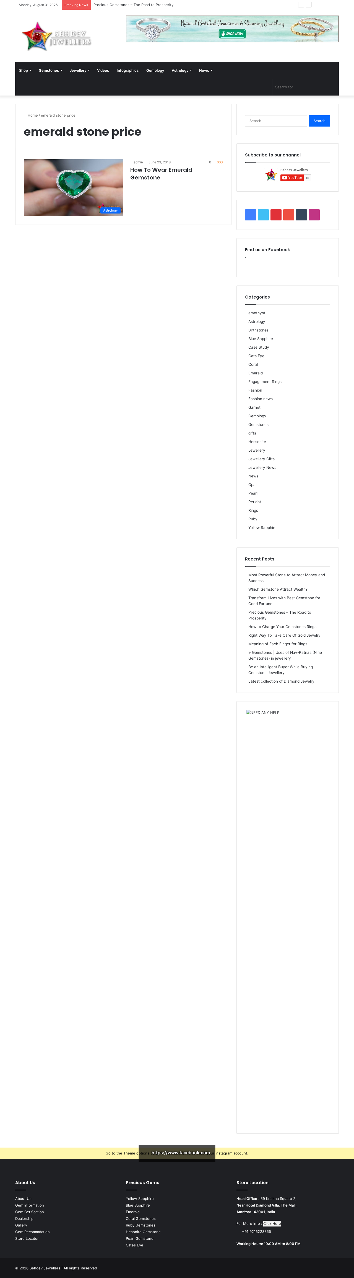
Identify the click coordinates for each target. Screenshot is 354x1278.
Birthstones (258, 330)
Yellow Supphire (140, 1198)
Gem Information (29, 1205)
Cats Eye (256, 356)
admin (138, 162)
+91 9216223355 (256, 1231)
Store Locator (27, 1238)
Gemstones (49, 70)
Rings (253, 510)
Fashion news (260, 399)
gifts (252, 433)
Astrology (180, 70)
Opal (252, 484)
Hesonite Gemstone (143, 1232)
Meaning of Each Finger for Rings (277, 644)
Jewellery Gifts (261, 459)
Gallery (21, 1225)
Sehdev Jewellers (45, 1268)
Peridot (254, 502)
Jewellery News (262, 467)
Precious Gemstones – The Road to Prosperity (133, 4)
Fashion (255, 390)
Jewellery (78, 70)
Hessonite (257, 441)
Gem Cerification (29, 1212)
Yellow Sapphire (262, 527)
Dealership (24, 1218)
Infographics (128, 70)
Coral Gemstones (141, 1218)
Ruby (252, 519)
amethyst (256, 313)
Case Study (258, 347)
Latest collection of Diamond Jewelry (281, 681)
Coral (253, 364)
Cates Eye (134, 1245)
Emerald (255, 373)
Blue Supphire (138, 1205)
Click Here (272, 1223)
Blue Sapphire (260, 338)
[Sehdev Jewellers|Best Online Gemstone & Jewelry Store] (56, 36)
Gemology (155, 70)
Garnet (254, 407)
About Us (23, 1198)
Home (32, 115)
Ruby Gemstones (140, 1225)
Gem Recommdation (32, 1232)
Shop (23, 70)
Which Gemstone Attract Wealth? (278, 589)
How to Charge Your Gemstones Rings (282, 626)
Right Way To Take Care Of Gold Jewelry (284, 635)
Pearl (252, 493)
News (204, 70)
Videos (103, 70)
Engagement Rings (265, 381)
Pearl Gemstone (139, 1238)
